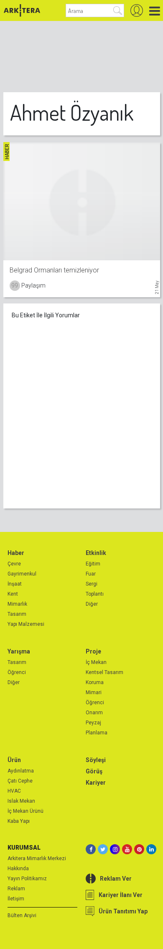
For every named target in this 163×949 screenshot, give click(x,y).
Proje (93, 651)
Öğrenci (17, 672)
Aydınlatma (21, 771)
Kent (13, 594)
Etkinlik (96, 553)
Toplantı (95, 594)
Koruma (95, 682)
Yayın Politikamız (27, 879)
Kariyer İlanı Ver (121, 895)
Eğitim (93, 564)
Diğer (92, 604)
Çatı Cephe (20, 781)
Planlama (96, 733)
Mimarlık (17, 604)
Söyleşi (96, 760)
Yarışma (19, 651)
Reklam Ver (116, 878)
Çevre (14, 564)
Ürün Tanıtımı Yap (123, 911)
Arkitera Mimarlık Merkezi (37, 858)
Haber (16, 553)
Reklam (16, 889)
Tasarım (17, 614)
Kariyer (96, 782)
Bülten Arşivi (22, 915)
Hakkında (18, 868)
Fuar (91, 574)
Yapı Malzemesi (26, 624)
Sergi (91, 584)
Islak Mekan (21, 801)
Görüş (94, 771)
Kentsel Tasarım (104, 672)
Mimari (94, 692)
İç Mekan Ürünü (25, 811)
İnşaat (15, 584)
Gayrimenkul (22, 574)
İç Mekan (96, 662)
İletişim (16, 899)
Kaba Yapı (19, 821)
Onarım (94, 713)
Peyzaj (93, 723)
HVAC (14, 791)
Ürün (14, 760)
